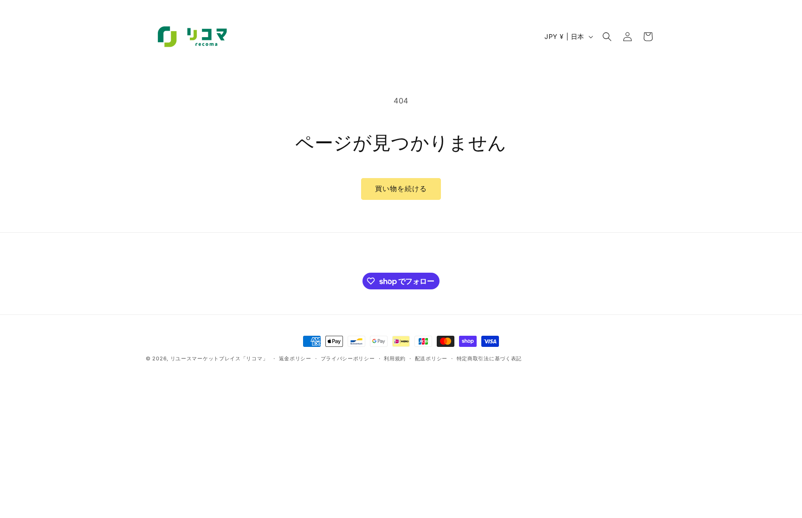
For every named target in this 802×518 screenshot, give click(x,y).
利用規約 (395, 358)
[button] (607, 36)
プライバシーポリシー (348, 358)
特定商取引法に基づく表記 (489, 358)
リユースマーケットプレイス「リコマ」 (219, 358)
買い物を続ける (401, 188)
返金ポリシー (295, 358)
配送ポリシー (431, 358)
